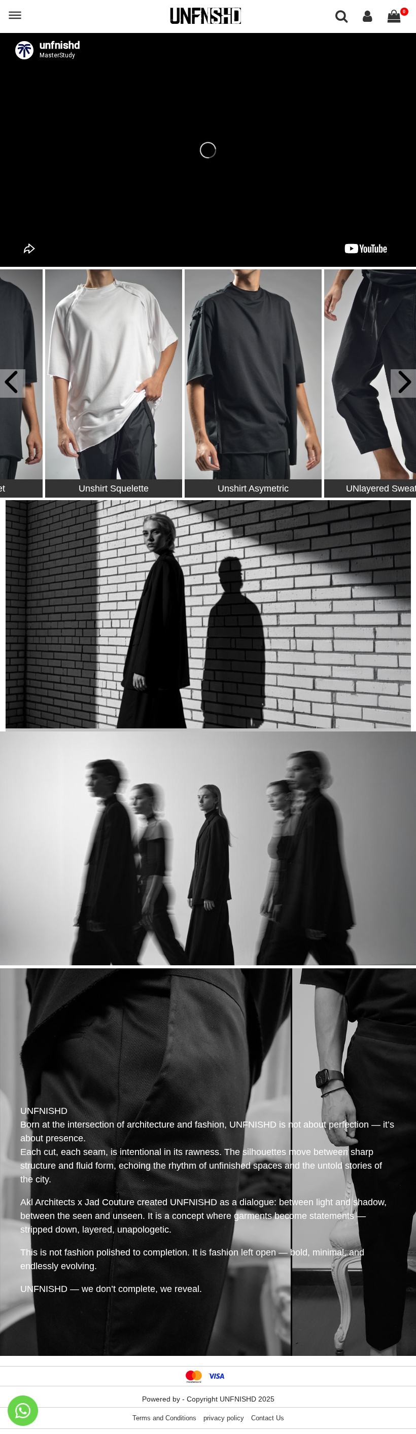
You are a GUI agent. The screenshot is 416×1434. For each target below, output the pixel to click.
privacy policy (223, 1418)
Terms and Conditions (164, 1418)
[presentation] (12, 383)
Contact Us (267, 1418)
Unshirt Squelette (68, 488)
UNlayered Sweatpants (347, 488)
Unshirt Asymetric (208, 488)
